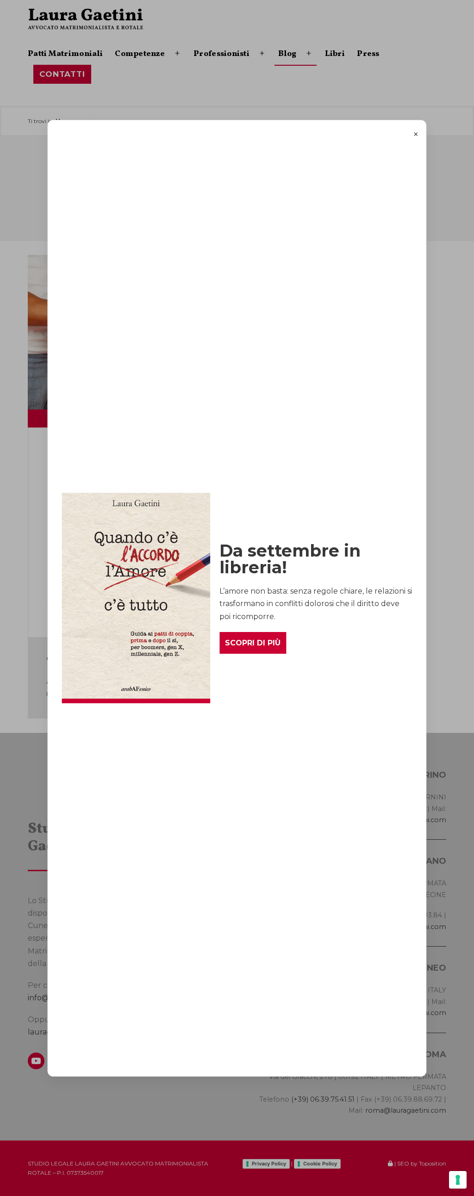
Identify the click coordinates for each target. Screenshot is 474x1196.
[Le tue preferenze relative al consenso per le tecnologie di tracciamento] (458, 1180)
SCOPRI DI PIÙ (253, 642)
